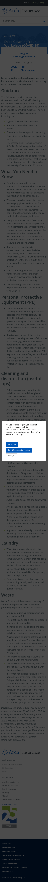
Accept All (12, 444)
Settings (11, 456)
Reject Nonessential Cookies (19, 450)
